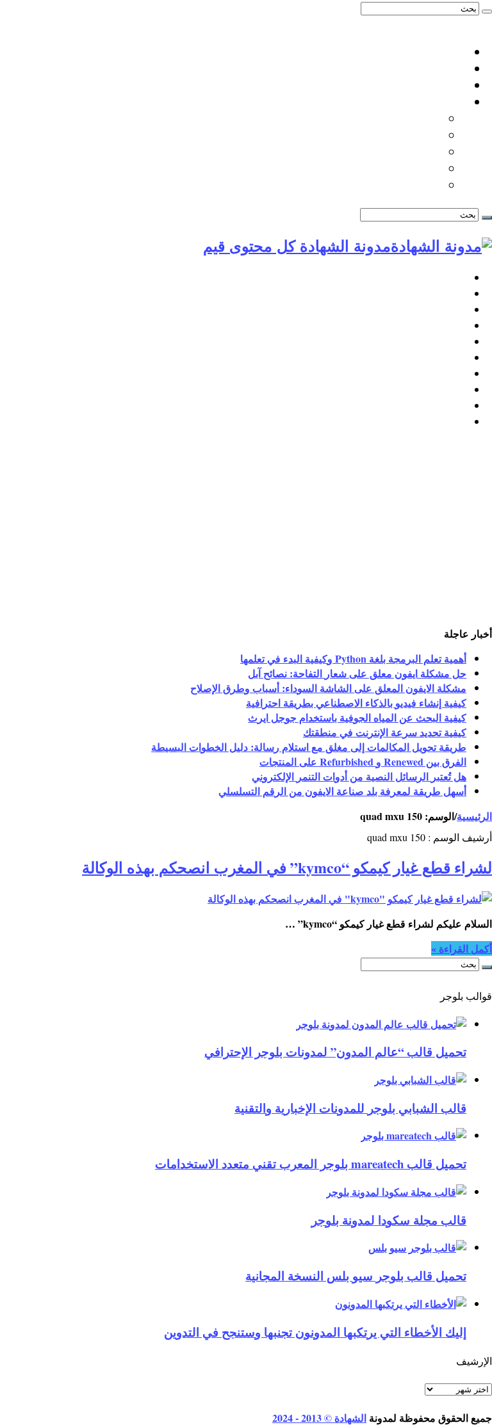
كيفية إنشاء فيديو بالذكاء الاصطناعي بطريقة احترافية (356, 702)
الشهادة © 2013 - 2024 (319, 1417)
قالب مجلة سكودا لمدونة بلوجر (388, 1219)
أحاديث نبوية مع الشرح (386, 118)
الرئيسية (447, 278)
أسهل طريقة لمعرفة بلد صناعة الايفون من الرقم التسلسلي (342, 791)
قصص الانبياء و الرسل (388, 168)
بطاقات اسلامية (403, 135)
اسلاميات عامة (431, 101)
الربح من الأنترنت (427, 342)
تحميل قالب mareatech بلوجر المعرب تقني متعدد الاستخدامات (310, 1163)
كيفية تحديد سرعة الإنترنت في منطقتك (384, 732)
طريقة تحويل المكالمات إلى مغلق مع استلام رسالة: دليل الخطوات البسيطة (308, 746)
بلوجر (453, 294)
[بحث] (487, 11)
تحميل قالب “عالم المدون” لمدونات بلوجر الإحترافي (335, 1051)
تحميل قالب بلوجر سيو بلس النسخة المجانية (355, 1275)
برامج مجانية (438, 358)
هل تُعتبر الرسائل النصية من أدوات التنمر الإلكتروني (359, 776)
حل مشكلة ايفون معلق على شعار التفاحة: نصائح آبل (357, 673)
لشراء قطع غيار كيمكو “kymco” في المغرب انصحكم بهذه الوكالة (287, 867)
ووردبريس (443, 310)
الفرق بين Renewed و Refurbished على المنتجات (362, 761)
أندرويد (450, 390)
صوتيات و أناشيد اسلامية (383, 185)
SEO (455, 326)
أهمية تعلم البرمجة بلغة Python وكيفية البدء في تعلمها (353, 658)
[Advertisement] (246, 530)
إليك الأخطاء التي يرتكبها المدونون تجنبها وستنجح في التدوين (315, 1331)
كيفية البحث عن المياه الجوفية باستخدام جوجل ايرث (357, 717)
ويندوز (452, 374)
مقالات (450, 422)
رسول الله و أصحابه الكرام (377, 151)
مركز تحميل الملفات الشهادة (398, 85)
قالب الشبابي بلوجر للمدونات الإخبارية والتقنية (350, 1107)
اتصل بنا (447, 52)
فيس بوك (444, 406)
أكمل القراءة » (461, 948)
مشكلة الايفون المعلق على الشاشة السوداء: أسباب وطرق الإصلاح (328, 687)
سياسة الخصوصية (424, 68)
